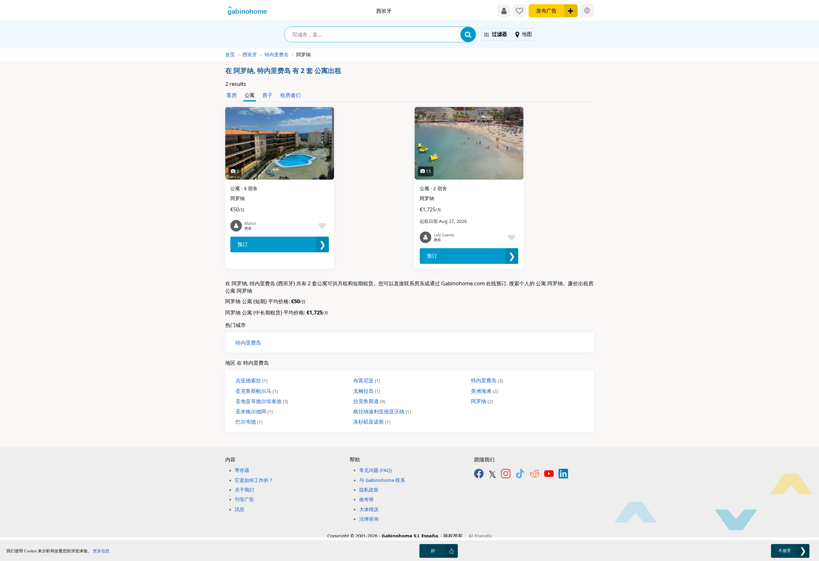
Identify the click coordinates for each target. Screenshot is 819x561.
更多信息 (101, 551)
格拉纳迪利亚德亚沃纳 (382, 411)
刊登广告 (244, 499)
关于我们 (244, 489)
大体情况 (368, 509)
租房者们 (290, 95)
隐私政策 (368, 489)
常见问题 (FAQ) (375, 470)
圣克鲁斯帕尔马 (256, 390)
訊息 (239, 509)
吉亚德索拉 (251, 380)
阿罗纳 (482, 401)
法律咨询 (368, 519)
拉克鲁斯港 (369, 401)
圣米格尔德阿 (254, 411)
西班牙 (250, 54)
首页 (230, 54)
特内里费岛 (277, 54)
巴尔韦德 (248, 421)
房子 (267, 95)
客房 (232, 95)
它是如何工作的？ (254, 480)
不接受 (784, 550)
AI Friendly (480, 536)
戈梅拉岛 (366, 390)
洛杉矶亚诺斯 (371, 421)
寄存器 (242, 470)
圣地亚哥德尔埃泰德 (261, 401)
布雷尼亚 (366, 380)
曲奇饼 (366, 499)
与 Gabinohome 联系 (382, 480)
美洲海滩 (484, 390)
